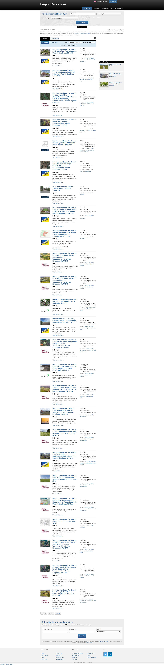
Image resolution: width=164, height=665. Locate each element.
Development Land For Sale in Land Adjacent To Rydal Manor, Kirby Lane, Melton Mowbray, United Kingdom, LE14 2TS (64, 210)
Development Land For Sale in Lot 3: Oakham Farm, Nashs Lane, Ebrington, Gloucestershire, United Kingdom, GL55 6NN (64, 257)
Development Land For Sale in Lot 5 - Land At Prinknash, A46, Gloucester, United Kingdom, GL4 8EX (64, 432)
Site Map (74, 659)
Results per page (87, 42)
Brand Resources (91, 657)
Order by (66, 42)
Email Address (47, 629)
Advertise (58, 655)
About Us (74, 657)
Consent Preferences (6, 664)
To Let (100, 18)
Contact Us (44, 659)
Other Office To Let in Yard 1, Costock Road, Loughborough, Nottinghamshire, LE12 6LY (64, 320)
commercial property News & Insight (82, 33)
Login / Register (113, 1)
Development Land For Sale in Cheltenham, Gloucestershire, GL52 (64, 521)
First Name (73, 629)
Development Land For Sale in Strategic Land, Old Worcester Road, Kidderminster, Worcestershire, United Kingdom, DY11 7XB (64, 569)
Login (42, 657)
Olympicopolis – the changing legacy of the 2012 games (115, 75)
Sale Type (85, 18)
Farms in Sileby (87, 171)
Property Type (46, 18)
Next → (58, 613)
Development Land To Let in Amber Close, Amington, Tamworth (63, 188)
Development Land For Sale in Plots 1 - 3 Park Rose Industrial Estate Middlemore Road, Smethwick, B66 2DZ (64, 367)
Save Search (54, 42)
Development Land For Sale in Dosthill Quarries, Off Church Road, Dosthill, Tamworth (64, 143)
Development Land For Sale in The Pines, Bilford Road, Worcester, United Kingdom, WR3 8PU (64, 593)
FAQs (88, 655)
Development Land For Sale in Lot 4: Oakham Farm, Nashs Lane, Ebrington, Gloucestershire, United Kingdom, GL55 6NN (64, 280)
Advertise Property (107, 8)
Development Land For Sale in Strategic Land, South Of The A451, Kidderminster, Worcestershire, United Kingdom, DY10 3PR (64, 544)
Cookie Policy (76, 655)
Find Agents (96, 8)
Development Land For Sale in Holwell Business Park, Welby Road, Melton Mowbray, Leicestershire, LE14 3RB (64, 233)
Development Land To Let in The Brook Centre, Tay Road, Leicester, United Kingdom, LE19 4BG (63, 73)
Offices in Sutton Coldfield (90, 307)
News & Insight (119, 8)
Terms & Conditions (77, 653)
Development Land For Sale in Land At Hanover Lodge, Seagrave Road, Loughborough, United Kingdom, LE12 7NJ (64, 165)
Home (42, 653)
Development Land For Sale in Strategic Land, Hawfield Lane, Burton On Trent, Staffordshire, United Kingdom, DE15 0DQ (64, 388)
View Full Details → (57, 65)
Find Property (86, 8)
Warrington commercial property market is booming (115, 84)
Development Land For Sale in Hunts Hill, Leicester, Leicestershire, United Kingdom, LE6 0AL (64, 122)
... (62, 63)
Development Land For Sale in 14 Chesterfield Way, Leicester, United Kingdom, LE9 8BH (64, 51)
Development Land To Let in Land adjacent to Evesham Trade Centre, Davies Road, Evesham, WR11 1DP (63, 411)
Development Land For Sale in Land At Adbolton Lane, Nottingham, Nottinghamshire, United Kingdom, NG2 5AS (64, 455)
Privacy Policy (89, 642)
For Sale (93, 18)
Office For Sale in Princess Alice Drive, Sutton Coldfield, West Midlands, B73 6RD (64, 301)
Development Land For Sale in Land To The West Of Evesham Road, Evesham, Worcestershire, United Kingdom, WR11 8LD (64, 343)
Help (106, 1)
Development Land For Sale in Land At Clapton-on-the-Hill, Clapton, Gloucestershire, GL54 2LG (64, 478)
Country (98, 629)
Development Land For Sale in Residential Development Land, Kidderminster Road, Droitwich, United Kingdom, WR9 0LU (64, 501)
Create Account (60, 657)
